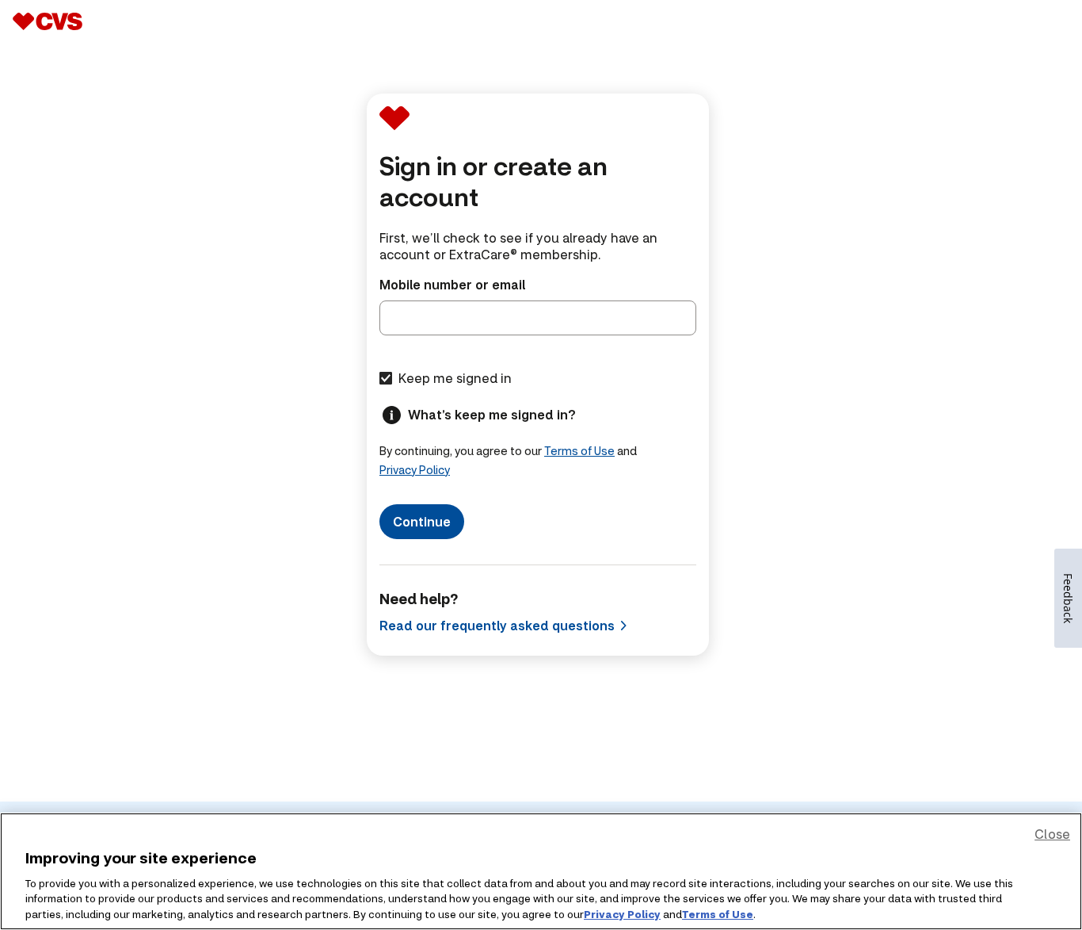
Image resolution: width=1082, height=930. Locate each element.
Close (1052, 833)
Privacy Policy (414, 469)
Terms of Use (579, 450)
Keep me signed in (455, 377)
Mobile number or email (452, 284)
